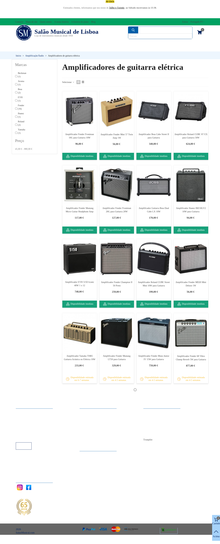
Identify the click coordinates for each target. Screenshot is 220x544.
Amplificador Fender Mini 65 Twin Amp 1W (116, 509)
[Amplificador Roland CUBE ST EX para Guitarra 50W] (191, 111)
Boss (20, 91)
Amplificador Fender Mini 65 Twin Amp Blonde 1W (79, 509)
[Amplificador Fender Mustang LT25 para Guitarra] (79, 409)
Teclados (178, 48)
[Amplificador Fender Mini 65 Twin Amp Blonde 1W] (79, 484)
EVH (20, 99)
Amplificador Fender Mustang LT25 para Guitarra (79, 434)
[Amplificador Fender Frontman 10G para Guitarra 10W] (79, 111)
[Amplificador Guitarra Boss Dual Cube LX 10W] (153, 185)
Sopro (145, 48)
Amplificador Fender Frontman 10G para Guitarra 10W (79, 136)
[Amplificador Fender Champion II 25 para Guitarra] (153, 484)
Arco (117, 42)
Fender (21, 107)
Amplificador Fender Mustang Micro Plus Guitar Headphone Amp (191, 509)
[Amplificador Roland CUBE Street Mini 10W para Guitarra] (153, 259)
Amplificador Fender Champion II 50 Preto (116, 284)
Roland (21, 123)
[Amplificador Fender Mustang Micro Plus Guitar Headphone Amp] (191, 484)
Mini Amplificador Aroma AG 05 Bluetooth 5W (191, 434)
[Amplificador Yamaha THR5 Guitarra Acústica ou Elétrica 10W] (79, 333)
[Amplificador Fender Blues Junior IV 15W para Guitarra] (153, 333)
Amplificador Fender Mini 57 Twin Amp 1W (116, 136)
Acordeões (52, 42)
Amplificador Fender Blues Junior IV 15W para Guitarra (153, 358)
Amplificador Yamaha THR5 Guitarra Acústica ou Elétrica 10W (79, 358)
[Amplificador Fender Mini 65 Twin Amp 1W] (116, 484)
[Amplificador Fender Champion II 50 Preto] (116, 259)
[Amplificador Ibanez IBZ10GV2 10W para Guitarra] (191, 185)
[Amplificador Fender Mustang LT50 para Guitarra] (116, 333)
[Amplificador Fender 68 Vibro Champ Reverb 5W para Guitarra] (191, 333)
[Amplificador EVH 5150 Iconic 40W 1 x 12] (79, 259)
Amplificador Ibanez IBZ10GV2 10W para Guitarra (191, 210)
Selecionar (67, 82)
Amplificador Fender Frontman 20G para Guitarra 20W (116, 210)
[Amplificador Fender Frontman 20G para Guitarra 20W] (116, 185)
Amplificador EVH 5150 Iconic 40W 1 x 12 (79, 284)
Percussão (81, 48)
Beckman (22, 75)
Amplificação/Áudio (86, 42)
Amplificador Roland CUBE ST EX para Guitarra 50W (190, 136)
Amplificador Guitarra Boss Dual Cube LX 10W (154, 210)
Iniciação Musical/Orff (35, 48)
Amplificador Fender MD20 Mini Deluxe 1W (191, 284)
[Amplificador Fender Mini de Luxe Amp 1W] (153, 409)
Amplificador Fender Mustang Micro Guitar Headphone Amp (79, 210)
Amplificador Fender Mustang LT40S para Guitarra (116, 434)
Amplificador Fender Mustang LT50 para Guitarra (116, 358)
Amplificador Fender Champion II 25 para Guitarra (153, 509)
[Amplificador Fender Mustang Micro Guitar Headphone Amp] (79, 185)
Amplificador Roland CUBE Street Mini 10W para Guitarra (154, 284)
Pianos (115, 48)
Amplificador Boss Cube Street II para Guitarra (154, 136)
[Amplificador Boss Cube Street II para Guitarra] (153, 111)
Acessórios (24, 42)
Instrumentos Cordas (149, 42)
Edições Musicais (189, 42)
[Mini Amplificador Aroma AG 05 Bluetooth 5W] (191, 409)
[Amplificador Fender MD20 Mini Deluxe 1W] (191, 259)
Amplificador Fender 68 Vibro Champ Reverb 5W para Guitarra (191, 358)
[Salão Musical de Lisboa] (24, 33)
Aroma (21, 83)
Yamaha (21, 131)
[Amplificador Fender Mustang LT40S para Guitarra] (116, 409)
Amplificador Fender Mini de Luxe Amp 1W (154, 434)
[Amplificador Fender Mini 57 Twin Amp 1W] (116, 111)
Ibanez (21, 115)
